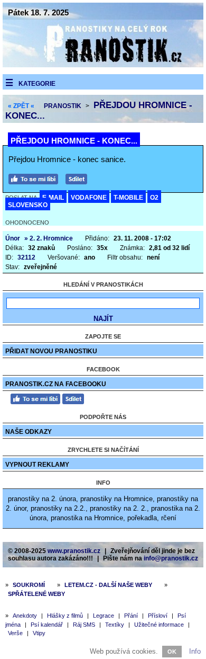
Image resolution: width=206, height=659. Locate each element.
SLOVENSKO (28, 205)
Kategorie (36, 83)
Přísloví (157, 615)
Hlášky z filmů (65, 615)
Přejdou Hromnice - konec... (74, 140)
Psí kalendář (47, 624)
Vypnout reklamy (37, 464)
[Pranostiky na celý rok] (103, 65)
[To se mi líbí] (35, 178)
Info (195, 651)
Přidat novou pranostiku (51, 351)
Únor (12, 238)
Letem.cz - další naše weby (108, 585)
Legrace (103, 615)
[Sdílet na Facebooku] (78, 178)
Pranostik (62, 106)
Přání (131, 615)
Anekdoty (25, 615)
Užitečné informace (159, 624)
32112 (26, 257)
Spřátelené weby (36, 594)
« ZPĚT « (21, 106)
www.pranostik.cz (74, 551)
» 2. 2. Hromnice (48, 238)
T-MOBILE (128, 197)
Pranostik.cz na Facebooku (55, 384)
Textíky (114, 624)
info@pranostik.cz (171, 558)
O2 (154, 197)
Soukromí (29, 585)
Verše (15, 633)
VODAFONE (89, 197)
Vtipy (39, 633)
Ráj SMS (84, 624)
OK (171, 651)
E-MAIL (53, 197)
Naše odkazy (28, 431)
